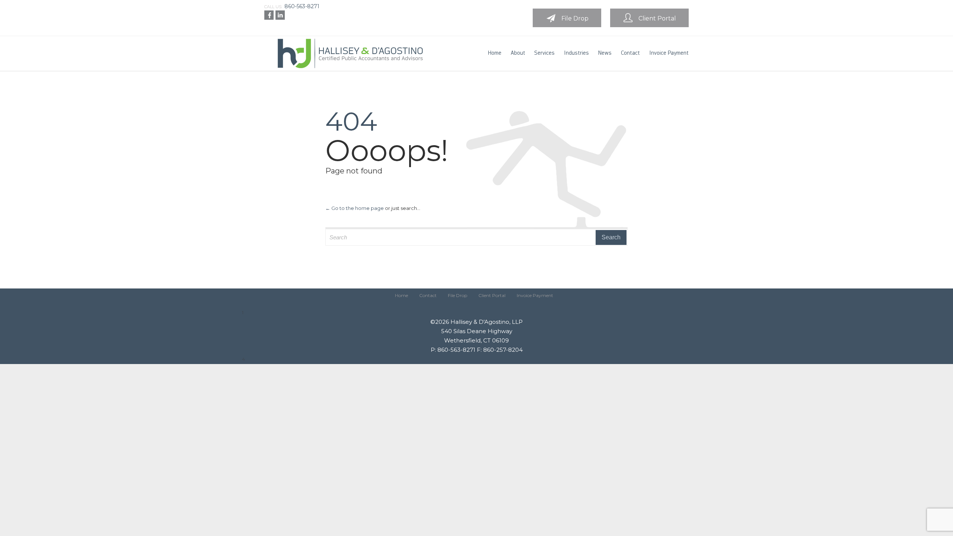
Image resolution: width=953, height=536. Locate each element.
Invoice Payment (535, 295)
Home (401, 295)
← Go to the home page (354, 208)
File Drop (457, 295)
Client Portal (492, 295)
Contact (428, 295)
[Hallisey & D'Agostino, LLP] (348, 53)
